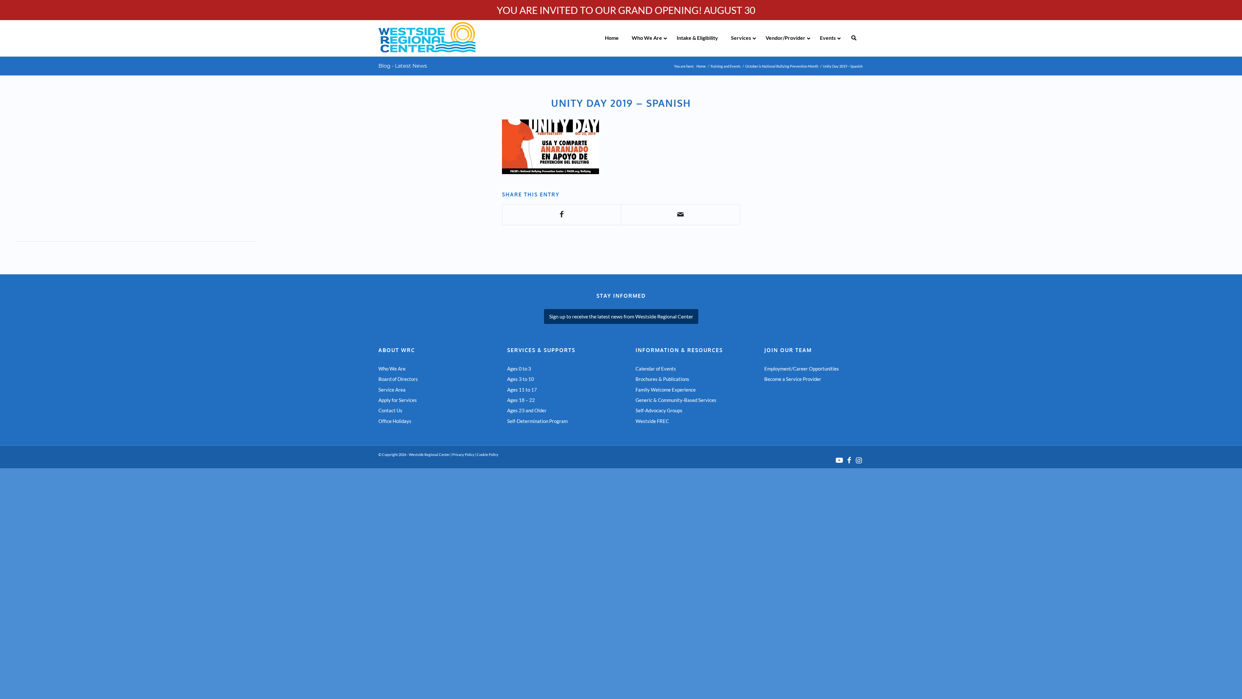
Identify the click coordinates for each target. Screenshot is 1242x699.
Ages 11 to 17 (522, 390)
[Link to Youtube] (839, 460)
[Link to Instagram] (859, 460)
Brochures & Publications (662, 379)
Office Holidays (394, 421)
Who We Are (392, 369)
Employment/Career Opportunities (801, 369)
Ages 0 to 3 (519, 369)
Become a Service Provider (792, 379)
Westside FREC (652, 421)
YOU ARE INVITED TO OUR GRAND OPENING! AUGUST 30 (626, 10)
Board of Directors (398, 379)
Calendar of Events (656, 369)
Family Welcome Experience (666, 390)
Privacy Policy (463, 454)
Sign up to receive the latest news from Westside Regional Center (621, 316)
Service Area (392, 390)
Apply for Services (397, 400)
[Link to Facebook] (849, 460)
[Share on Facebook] (561, 215)
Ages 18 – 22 (521, 400)
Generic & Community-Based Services (676, 400)
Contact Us (390, 410)
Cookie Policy (487, 454)
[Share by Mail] (680, 215)
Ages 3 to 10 (520, 379)
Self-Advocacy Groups (659, 410)
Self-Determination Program (537, 421)
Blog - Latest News (402, 66)
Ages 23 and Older (527, 410)
